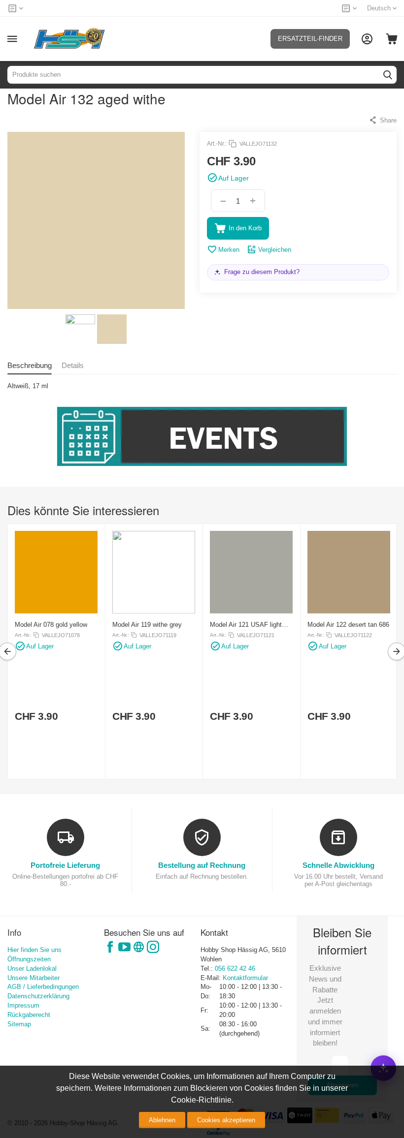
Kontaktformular (245, 978)
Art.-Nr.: (217, 143)
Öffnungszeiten (29, 959)
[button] (383, 120)
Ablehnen (162, 1120)
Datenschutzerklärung (38, 996)
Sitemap (19, 1024)
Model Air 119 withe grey (147, 624)
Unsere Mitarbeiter (33, 978)
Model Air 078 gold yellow (51, 624)
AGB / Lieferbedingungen (43, 986)
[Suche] (388, 75)
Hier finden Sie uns (34, 949)
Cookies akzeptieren (226, 1120)
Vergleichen (274, 249)
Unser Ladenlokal (32, 968)
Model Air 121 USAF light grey (246, 624)
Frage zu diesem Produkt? (262, 272)
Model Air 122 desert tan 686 (348, 624)
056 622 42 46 (235, 968)
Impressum (23, 1005)
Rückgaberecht (28, 1014)
